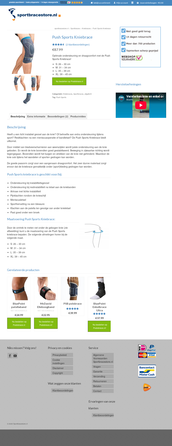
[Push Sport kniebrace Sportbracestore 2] (19, 83)
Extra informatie (36, 116)
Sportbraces (78, 93)
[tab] (17, 116)
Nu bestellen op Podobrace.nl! (45, 323)
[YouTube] (15, 355)
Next (108, 305)
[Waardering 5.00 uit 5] (72, 308)
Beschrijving (18, 116)
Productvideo (78, 116)
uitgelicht (88, 93)
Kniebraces (67, 93)
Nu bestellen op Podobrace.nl (69, 81)
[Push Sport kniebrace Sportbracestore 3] (27, 53)
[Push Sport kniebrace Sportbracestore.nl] (27, 98)
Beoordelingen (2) (58, 116)
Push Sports (61, 97)
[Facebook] (10, 355)
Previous (10, 305)
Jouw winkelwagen (151, 3)
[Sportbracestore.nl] (36, 14)
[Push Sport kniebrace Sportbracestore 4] (35, 83)
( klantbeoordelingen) (78, 44)
